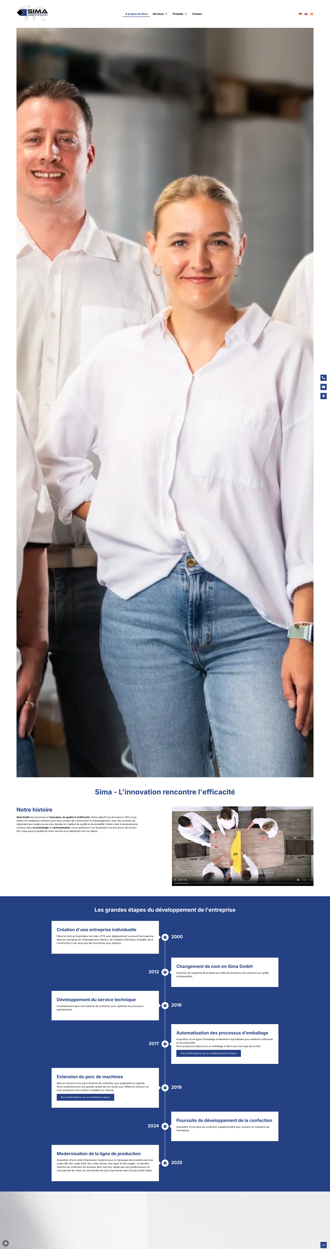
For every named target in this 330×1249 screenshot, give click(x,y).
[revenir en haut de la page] (323, 1245)
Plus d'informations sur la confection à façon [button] (85, 1097)
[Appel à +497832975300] (323, 378)
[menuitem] (300, 13)
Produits (178, 13)
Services (158, 13)
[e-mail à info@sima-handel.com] (323, 387)
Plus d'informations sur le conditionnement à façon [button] (208, 1053)
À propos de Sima (136, 13)
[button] (5, 1243)
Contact (197, 13)
